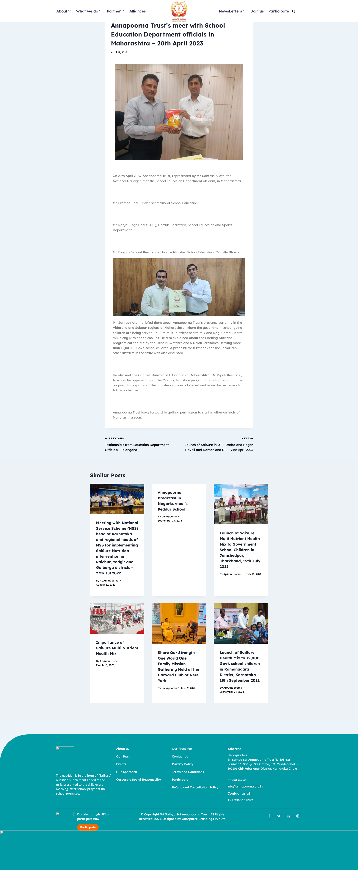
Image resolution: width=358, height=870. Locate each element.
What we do (87, 11)
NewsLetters (230, 11)
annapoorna (169, 516)
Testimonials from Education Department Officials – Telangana (137, 444)
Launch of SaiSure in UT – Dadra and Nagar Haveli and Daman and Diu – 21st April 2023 (219, 444)
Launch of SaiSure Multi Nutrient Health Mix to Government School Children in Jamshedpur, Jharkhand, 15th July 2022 (240, 550)
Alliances (137, 11)
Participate (278, 11)
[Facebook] (269, 816)
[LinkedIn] (288, 816)
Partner (114, 11)
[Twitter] (278, 816)
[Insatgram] (297, 816)
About (61, 11)
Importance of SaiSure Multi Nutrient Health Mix (117, 648)
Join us (257, 11)
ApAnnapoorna (109, 580)
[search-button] (293, 11)
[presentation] (117, 499)
